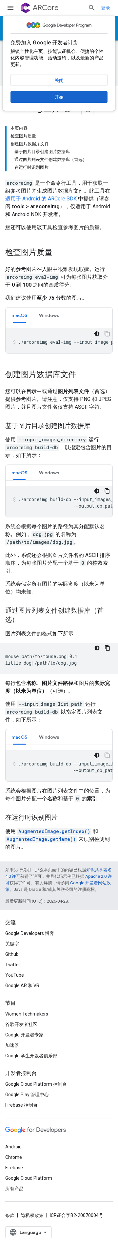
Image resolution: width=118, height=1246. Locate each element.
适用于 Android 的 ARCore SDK (41, 199)
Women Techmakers (26, 1014)
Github (12, 954)
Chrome (13, 1157)
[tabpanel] (59, 340)
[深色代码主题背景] (96, 333)
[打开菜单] (10, 8)
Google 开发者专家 (24, 1034)
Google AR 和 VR (22, 985)
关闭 (59, 80)
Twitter (12, 964)
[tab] (19, 315)
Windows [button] (49, 315)
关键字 (12, 943)
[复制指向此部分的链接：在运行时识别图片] (64, 818)
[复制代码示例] (107, 333)
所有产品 (14, 1188)
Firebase (14, 1167)
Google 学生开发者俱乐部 (31, 1055)
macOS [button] (19, 315)
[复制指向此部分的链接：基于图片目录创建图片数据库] (97, 426)
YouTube (14, 975)
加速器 (12, 1045)
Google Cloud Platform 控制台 (36, 1084)
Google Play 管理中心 (27, 1094)
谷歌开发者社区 (21, 1024)
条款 (9, 1215)
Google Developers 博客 (29, 933)
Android (13, 1146)
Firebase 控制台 (21, 1105)
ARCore (46, 7)
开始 (59, 97)
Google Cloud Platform (28, 1178)
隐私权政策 (32, 1215)
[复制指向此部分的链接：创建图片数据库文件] (82, 375)
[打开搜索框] (92, 8)
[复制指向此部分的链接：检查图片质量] (59, 253)
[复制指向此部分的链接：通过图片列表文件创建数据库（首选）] (24, 620)
